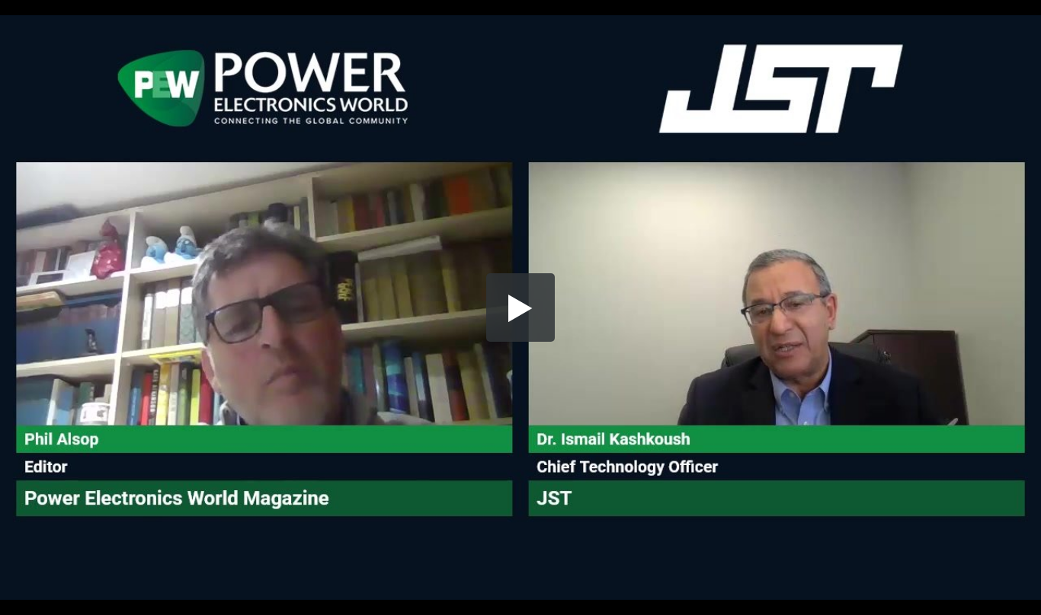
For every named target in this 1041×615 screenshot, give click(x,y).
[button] (520, 307)
